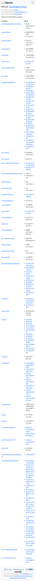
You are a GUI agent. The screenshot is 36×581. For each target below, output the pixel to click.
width (4, 76)
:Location (30, 326)
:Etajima (29, 109)
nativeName (6, 230)
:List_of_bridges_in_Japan (30, 494)
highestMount (7, 201)
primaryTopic (8, 558)
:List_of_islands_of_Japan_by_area (30, 543)
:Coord (29, 272)
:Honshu (29, 91)
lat (3, 415)
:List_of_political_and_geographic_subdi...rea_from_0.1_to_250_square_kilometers (30, 471)
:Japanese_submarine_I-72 (30, 523)
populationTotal (8, 68)
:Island (29, 334)
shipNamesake (9, 549)
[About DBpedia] (7, 2)
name (4, 224)
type (3, 319)
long (4, 421)
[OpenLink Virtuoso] (7, 569)
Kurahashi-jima (17, 6)
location (5, 61)
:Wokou (29, 124)
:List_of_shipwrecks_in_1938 (30, 481)
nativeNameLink (8, 238)
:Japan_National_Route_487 (30, 128)
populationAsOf (8, 251)
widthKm (5, 257)
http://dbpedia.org (21, 12)
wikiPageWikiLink (8, 82)
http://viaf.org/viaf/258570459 (30, 365)
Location (16, 10)
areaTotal (5, 32)
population (6, 245)
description (6, 40)
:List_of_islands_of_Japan (30, 512)
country (5, 159)
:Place (29, 321)
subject (4, 299)
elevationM (6, 188)
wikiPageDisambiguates (12, 454)
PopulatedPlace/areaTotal (11, 24)
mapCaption (6, 217)
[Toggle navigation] (32, 2)
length (4, 55)
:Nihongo (30, 280)
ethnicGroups (7, 194)
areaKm (5, 153)
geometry (5, 404)
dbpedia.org (18, 14)
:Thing (29, 319)
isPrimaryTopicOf (8, 440)
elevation (5, 49)
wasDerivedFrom (8, 427)
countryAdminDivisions (10, 163)
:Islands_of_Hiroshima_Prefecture (30, 142)
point (5, 311)
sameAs (5, 363)
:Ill (27, 274)
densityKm (6, 182)
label (4, 357)
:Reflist (29, 282)
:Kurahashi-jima (30, 375)
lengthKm (6, 205)
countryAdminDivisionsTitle (11, 173)
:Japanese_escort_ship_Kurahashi (30, 533)
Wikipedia (26, 574)
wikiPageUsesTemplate (10, 263)
